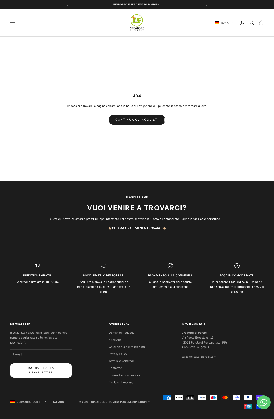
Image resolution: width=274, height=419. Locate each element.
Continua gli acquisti (136, 120)
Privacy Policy (118, 354)
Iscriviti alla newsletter (41, 370)
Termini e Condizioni (122, 361)
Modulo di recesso (121, 382)
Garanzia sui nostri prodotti (127, 347)
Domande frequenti (121, 333)
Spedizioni (115, 340)
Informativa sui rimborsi (124, 375)
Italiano (58, 401)
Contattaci (115, 368)
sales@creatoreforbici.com (199, 357)
